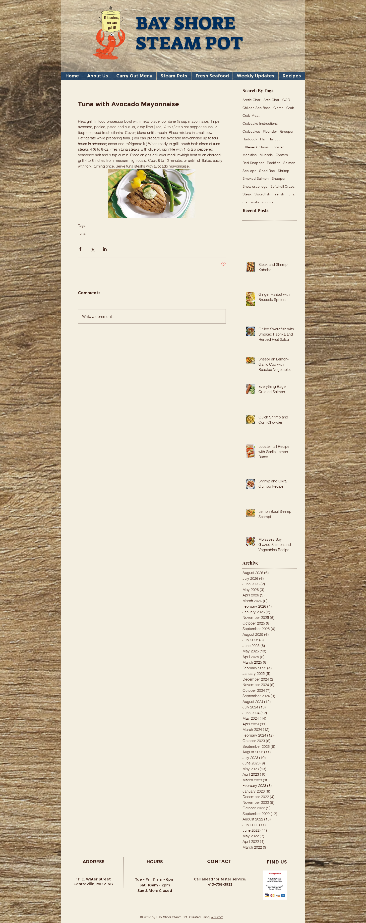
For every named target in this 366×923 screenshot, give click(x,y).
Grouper (287, 131)
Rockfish (273, 163)
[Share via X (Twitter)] (92, 249)
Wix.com (217, 917)
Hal (262, 139)
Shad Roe (267, 171)
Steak (247, 194)
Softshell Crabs (282, 186)
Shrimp (283, 171)
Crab (290, 108)
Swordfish (262, 194)
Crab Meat (251, 115)
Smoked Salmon (256, 178)
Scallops (249, 171)
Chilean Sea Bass (256, 108)
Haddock (250, 139)
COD (286, 100)
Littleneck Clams (256, 147)
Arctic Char (251, 100)
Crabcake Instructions (260, 123)
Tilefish (278, 194)
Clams (278, 108)
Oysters (282, 155)
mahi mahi (251, 202)
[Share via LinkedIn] (104, 249)
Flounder (270, 131)
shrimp (267, 202)
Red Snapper (253, 163)
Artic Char (271, 100)
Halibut (274, 139)
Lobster (278, 147)
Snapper (279, 178)
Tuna (81, 233)
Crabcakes (251, 131)
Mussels (266, 155)
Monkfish (250, 155)
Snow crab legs (255, 186)
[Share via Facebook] (80, 249)
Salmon (289, 163)
